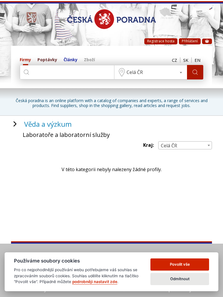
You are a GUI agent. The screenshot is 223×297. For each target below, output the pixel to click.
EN (197, 60)
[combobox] (150, 72)
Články (71, 59)
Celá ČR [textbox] (135, 72)
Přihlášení (190, 41)
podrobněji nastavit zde (94, 281)
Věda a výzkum (48, 124)
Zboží (89, 59)
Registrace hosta (161, 41)
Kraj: (148, 145)
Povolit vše (180, 264)
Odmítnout (180, 278)
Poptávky (47, 59)
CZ (174, 60)
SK (185, 60)
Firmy (25, 59)
